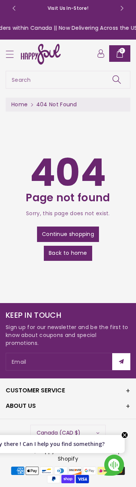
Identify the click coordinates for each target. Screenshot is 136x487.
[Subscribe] (121, 361)
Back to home (68, 253)
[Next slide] (122, 8)
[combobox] (68, 79)
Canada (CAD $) (58, 432)
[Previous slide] (14, 8)
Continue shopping (68, 234)
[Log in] (101, 53)
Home (19, 104)
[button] (13, 54)
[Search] (117, 79)
